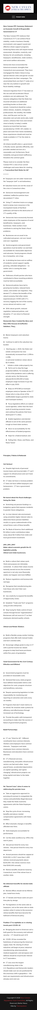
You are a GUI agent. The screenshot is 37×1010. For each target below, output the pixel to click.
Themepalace (21, 1006)
